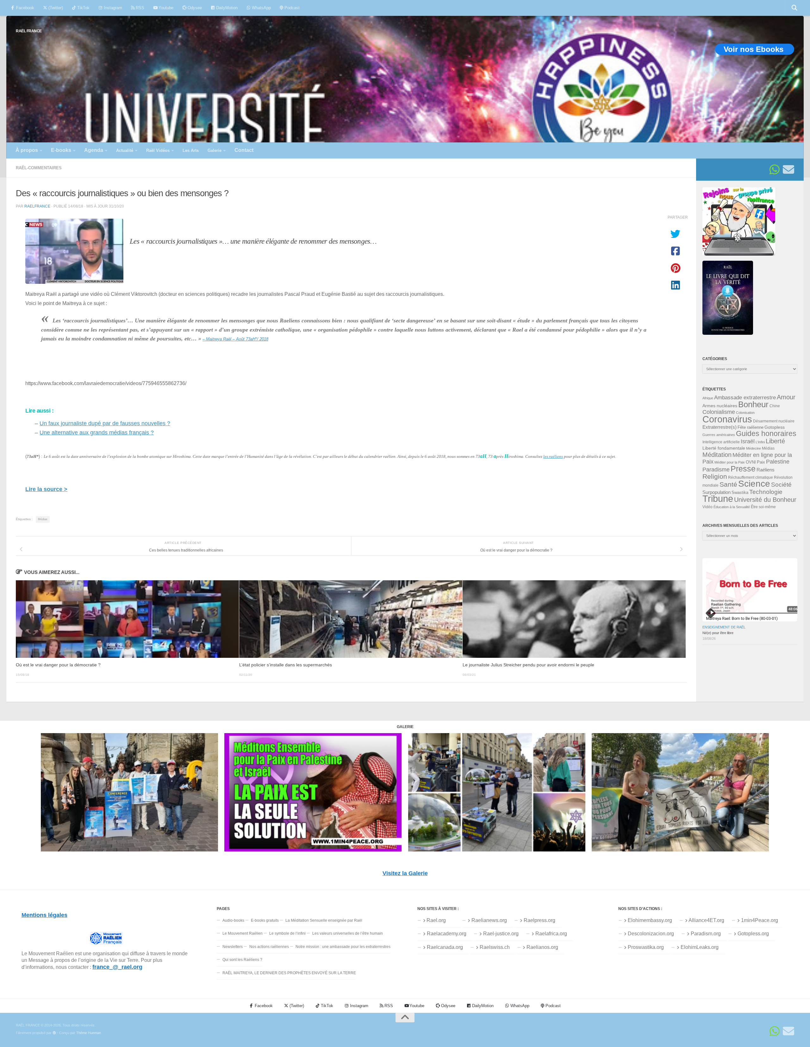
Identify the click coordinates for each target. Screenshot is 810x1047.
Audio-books (233, 920)
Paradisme (716, 469)
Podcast (291, 7)
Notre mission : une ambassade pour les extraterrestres (343, 946)
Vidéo (707, 507)
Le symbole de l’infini (287, 933)
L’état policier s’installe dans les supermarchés (285, 665)
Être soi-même (763, 507)
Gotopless (774, 427)
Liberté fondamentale (723, 448)
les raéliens (553, 456)
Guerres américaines (718, 435)
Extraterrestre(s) (719, 427)
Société (781, 484)
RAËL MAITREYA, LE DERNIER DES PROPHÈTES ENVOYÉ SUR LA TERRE (289, 973)
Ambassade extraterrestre (745, 398)
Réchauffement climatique (750, 477)
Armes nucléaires (719, 405)
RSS (139, 7)
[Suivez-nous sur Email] (788, 169)
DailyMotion (226, 7)
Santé (728, 484)
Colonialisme (718, 412)
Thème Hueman (88, 1033)
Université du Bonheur (765, 499)
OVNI (751, 462)
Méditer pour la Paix (729, 462)
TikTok (83, 7)
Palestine (777, 461)
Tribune (717, 499)
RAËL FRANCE (29, 31)
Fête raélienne (750, 427)
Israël (748, 441)
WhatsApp (261, 7)
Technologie (765, 492)
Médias (42, 519)
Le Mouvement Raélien (242, 933)
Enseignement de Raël (723, 627)
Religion (714, 476)
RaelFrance (37, 206)
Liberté (775, 441)
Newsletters (232, 946)
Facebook (24, 7)
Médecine (753, 448)
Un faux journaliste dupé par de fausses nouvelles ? (105, 423)
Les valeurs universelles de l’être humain (347, 933)
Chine (775, 406)
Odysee (194, 7)
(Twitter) (55, 7)
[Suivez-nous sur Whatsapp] (774, 169)
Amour (786, 397)
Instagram (112, 7)
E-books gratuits (265, 920)
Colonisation (745, 412)
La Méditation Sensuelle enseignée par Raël (323, 920)
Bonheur (753, 404)
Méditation (717, 454)
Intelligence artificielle (721, 442)
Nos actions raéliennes (269, 946)
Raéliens (766, 469)
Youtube (165, 7)
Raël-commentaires (39, 167)
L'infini (760, 442)
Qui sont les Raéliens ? (242, 959)
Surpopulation (716, 492)
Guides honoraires (766, 433)
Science (754, 483)
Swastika (740, 492)
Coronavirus (727, 419)
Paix (761, 462)
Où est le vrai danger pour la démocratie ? (58, 665)
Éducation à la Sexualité (731, 507)
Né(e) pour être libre (717, 633)
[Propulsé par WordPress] (54, 1033)
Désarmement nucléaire (773, 421)
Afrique (707, 398)
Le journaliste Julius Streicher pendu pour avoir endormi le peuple (528, 665)
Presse (743, 468)
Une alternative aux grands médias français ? (97, 432)
